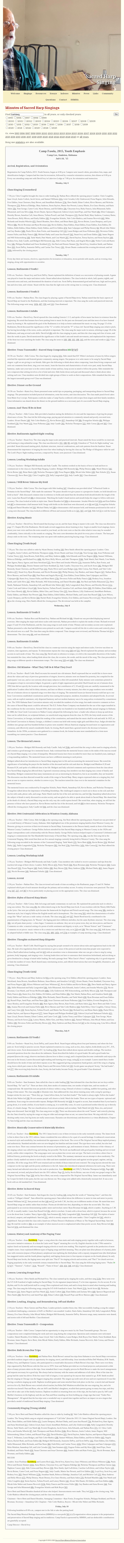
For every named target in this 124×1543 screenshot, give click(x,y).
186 (76, 1484)
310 (49, 225)
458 (84, 997)
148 (59, 1016)
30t (48, 1211)
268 (45, 1000)
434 (65, 1266)
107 (71, 916)
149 (28, 420)
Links (95, 93)
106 (78, 1214)
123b (38, 1474)
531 (78, 651)
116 (52, 304)
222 (23, 1468)
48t (71, 618)
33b (14, 209)
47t (39, 1421)
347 (65, 488)
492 (24, 566)
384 (30, 1224)
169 (65, 340)
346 (34, 588)
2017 (68, 124)
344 (63, 1292)
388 (35, 234)
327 (102, 572)
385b (72, 472)
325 (65, 1434)
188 (69, 340)
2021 (19, 128)
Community (107, 93)
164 (78, 1007)
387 (24, 891)
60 (72, 1414)
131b (51, 553)
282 (99, 566)
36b (43, 820)
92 (18, 1121)
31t (53, 241)
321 (77, 511)
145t (82, 845)
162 (99, 929)
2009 (92, 121)
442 (102, 218)
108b (40, 997)
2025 (54, 128)
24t (81, 553)
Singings (28, 93)
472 (77, 1266)
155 (75, 215)
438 (71, 651)
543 (34, 507)
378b (83, 868)
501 (68, 1514)
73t (77, 244)
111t (110, 585)
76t (45, 654)
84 (98, 228)
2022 (28, 128)
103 (73, 340)
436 (31, 1450)
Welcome (15, 93)
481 (24, 591)
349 (35, 868)
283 (20, 1474)
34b (13, 244)
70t (90, 794)
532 (19, 868)
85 (60, 1214)
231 (49, 1023)
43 (111, 631)
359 (44, 304)
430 (61, 1266)
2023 (37, 128)
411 (52, 1462)
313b (43, 1484)
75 (58, 566)
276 (82, 1478)
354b (81, 559)
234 (47, 423)
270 (18, 205)
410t (79, 1444)
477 (16, 572)
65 (17, 475)
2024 (45, 128)
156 (16, 423)
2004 (47, 121)
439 (42, 1007)
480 (41, 1004)
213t (84, 1288)
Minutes (76, 93)
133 (18, 1292)
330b (9, 250)
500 (108, 865)
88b (9, 1007)
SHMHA (74, 100)
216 (75, 443)
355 (47, 1292)
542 (71, 234)
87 (62, 575)
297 (67, 237)
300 (99, 234)
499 (82, 803)
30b (9, 987)
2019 (85, 124)
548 (69, 1266)
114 (75, 569)
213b (99, 1279)
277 (98, 598)
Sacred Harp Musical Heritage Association (70, 1540)
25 (83, 686)
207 (64, 916)
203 (97, 231)
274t (64, 202)
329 (64, 660)
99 (69, 443)
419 (33, 1111)
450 (45, 1295)
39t (98, 423)
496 (34, 575)
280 (51, 868)
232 (30, 423)
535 (48, 562)
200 (93, 241)
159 (22, 1010)
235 (65, 591)
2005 (56, 121)
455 (34, 221)
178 (97, 991)
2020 (11, 128)
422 (65, 1447)
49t (98, 212)
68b (15, 225)
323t (16, 1227)
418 (85, 1208)
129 (75, 1013)
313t (34, 1266)
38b (80, 420)
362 (81, 475)
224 (105, 842)
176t (57, 578)
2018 (77, 124)
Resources (41, 93)
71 (48, 420)
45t (20, 994)
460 (65, 1450)
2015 (52, 124)
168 (28, 237)
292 (62, 423)
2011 (19, 124)
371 (108, 472)
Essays (53, 93)
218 (76, 929)
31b (95, 553)
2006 (65, 121)
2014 (43, 124)
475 (55, 865)
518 (89, 511)
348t (23, 231)
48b (32, 498)
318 (93, 1016)
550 (65, 868)
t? (73, 350)
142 (20, 472)
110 (65, 231)
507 (81, 511)
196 (15, 1023)
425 (44, 952)
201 (62, 247)
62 (96, 845)
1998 (35, 118)
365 (105, 423)
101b (32, 1465)
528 (56, 472)
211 (94, 1450)
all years (84, 137)
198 (77, 340)
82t (77, 469)
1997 (27, 118)
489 (112, 1169)
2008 (83, 121)
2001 (20, 121)
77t (107, 582)
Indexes (64, 93)
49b (32, 1487)
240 (26, 871)
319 (95, 1214)
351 (75, 221)
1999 (44, 118)
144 (79, 1000)
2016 (60, 124)
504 (37, 598)
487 (12, 504)
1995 (10, 118)
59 (79, 1465)
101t (61, 199)
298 (19, 1295)
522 (84, 423)
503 (59, 572)
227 (17, 891)
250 (48, 1434)
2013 (35, 124)
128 (34, 472)
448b (63, 556)
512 (9, 1224)
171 (49, 244)
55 (100, 511)
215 (21, 556)
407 (40, 304)
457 (63, 420)
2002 (29, 121)
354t (31, 212)
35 (58, 196)
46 (8, 601)
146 (40, 595)
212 (45, 569)
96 (90, 504)
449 (93, 1292)
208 (93, 1447)
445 (73, 1020)
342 (101, 1217)
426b (89, 842)
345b (100, 1010)
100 (62, 549)
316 (29, 475)
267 (63, 585)
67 (59, 984)
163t (100, 501)
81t (47, 978)
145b (57, 933)
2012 (27, 124)
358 (67, 1082)
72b (89, 1421)
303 (13, 247)
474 (65, 228)
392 (55, 845)
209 (111, 237)
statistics (20, 142)
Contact (63, 100)
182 (47, 218)
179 (47, 475)
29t (65, 209)
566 (99, 595)
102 (91, 1441)
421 (110, 1013)
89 (17, 578)
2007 (74, 121)
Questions (50, 100)
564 (44, 807)
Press (86, 93)
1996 (19, 118)
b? (76, 350)
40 (8, 1000)
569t (66, 501)
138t (108, 1462)
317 (26, 1425)
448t (93, 469)
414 (22, 1481)
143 (81, 340)
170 (79, 562)
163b (36, 304)
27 (26, 1201)
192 (49, 1447)
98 (38, 1092)
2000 (11, 121)
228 (93, 472)
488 (78, 582)
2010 (10, 124)
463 (100, 868)
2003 (38, 121)
